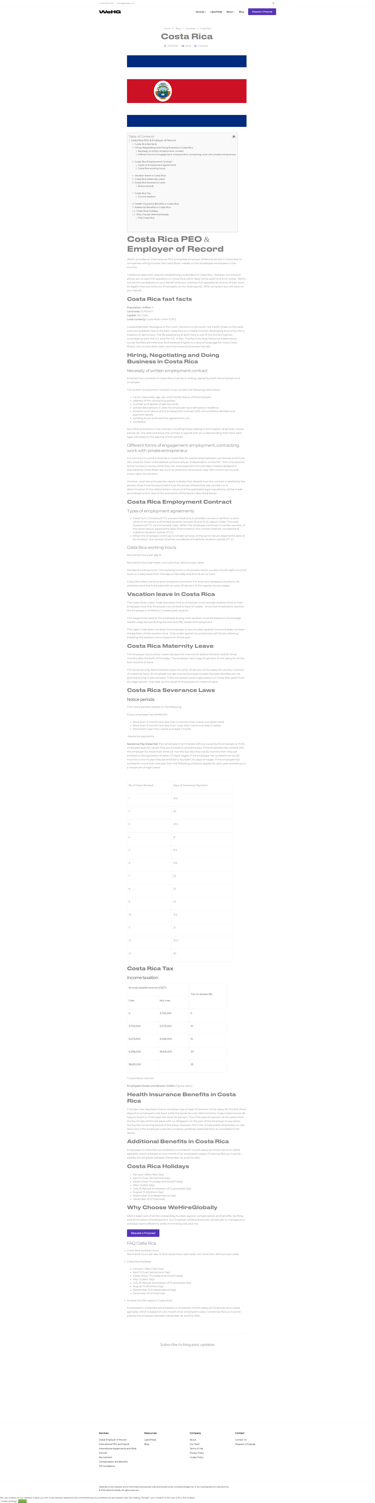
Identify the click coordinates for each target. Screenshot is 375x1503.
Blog (241, 12)
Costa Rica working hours (151, 168)
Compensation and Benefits (113, 1461)
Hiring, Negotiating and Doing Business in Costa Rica (164, 147)
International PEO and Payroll (114, 1444)
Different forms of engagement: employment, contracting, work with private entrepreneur (187, 154)
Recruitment (105, 1457)
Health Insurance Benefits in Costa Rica (157, 203)
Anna (188, 46)
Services (200, 12)
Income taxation (147, 196)
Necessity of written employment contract (161, 151)
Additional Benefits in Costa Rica (153, 207)
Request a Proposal (262, 11)
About (229, 12)
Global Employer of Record (112, 1439)
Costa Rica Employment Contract (153, 161)
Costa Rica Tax (143, 193)
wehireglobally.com (125, 3)
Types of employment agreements (157, 165)
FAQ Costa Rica (146, 218)
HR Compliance (107, 1466)
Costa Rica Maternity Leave (150, 179)
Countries (203, 46)
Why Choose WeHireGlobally (152, 214)
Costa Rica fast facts (146, 144)
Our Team (195, 1444)
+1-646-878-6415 (106, 3)
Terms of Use (196, 1448)
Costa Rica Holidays (147, 211)
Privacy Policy (197, 1453)
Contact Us (241, 1439)
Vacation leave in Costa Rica (150, 175)
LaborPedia (216, 12)
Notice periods (146, 186)
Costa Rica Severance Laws (150, 182)
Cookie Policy (196, 1457)
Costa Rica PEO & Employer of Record (153, 140)
